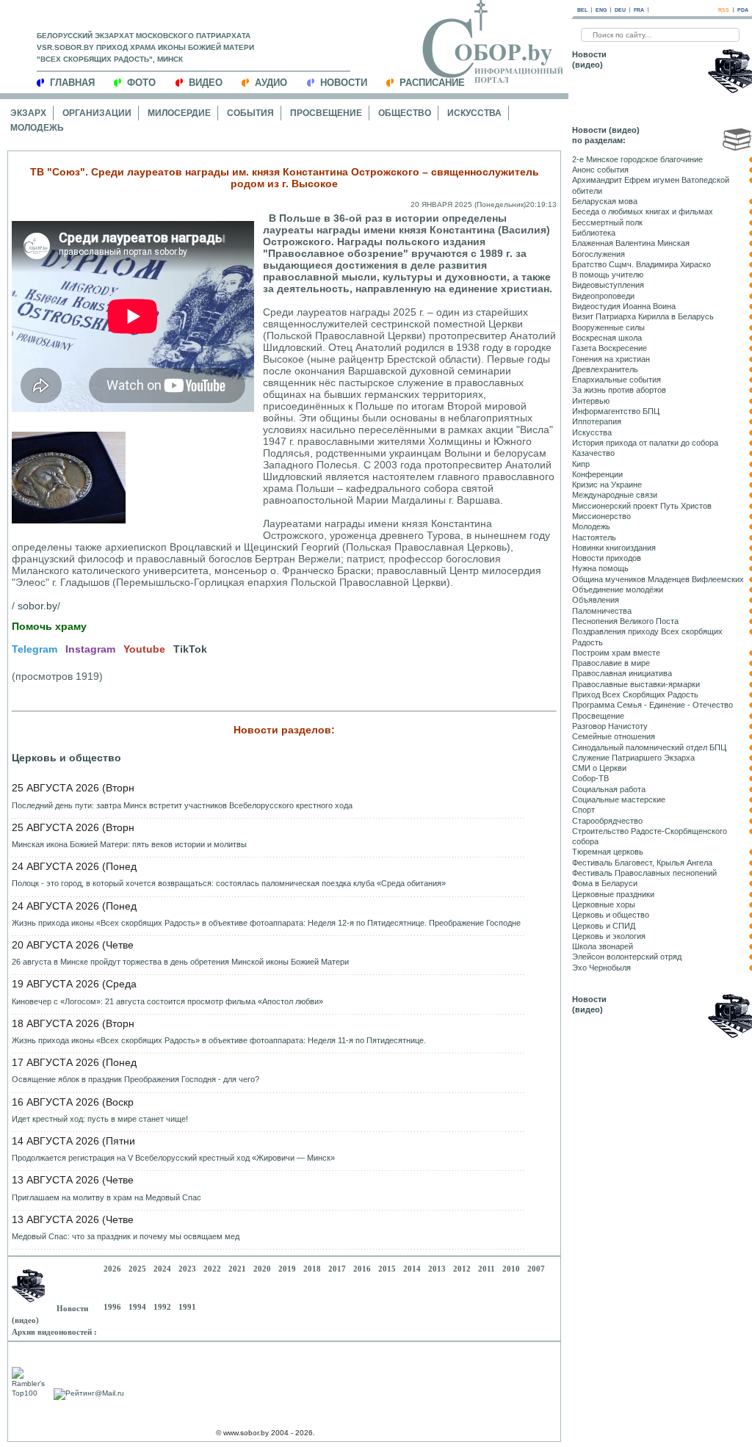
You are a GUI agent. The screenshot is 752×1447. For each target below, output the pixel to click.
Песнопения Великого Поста (625, 621)
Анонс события (600, 169)
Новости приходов (606, 558)
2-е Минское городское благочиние (637, 159)
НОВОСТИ (343, 82)
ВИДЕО (206, 82)
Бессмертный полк (607, 222)
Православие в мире (611, 663)
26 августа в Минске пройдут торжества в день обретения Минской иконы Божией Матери (180, 961)
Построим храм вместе (616, 652)
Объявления (595, 599)
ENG (601, 9)
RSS (723, 9)
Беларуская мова (604, 201)
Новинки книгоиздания (614, 547)
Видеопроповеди (603, 295)
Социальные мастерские (618, 799)
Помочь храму (49, 626)
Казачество (593, 453)
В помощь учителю (607, 274)
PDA (742, 9)
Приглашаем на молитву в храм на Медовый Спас (106, 1197)
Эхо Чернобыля (601, 967)
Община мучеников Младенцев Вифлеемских (658, 579)
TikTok (190, 649)
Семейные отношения (613, 736)
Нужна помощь (600, 568)
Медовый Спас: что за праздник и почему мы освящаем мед (125, 1236)
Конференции (597, 474)
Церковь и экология (609, 936)
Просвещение (326, 113)
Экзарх (28, 113)
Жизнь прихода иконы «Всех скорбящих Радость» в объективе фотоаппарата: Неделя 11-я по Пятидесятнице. (219, 1040)
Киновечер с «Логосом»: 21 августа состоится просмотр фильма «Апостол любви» (167, 1001)
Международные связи (614, 494)
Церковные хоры (603, 904)
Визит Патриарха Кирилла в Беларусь (643, 316)
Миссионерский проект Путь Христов (642, 505)
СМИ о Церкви (599, 768)
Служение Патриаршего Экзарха (633, 757)
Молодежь (37, 128)
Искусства (474, 113)
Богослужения (598, 254)
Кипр (581, 464)
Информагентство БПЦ (615, 411)
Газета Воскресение (609, 348)
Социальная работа (609, 789)
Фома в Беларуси (604, 883)
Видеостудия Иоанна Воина (624, 306)
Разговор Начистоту (610, 726)
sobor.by (37, 606)
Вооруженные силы (608, 327)
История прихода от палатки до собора (645, 442)
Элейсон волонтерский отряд (627, 956)
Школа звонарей (602, 946)
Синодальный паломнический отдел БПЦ (649, 747)
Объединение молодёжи (617, 589)
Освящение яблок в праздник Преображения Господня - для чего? (135, 1079)
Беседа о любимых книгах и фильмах (642, 211)
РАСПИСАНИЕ (432, 82)
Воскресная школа (607, 337)
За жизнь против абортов (619, 389)
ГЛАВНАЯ (72, 82)
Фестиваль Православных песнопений (644, 872)
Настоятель (594, 537)
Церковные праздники (613, 894)
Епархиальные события (616, 379)
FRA (639, 9)
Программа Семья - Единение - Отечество (652, 704)
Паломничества (602, 610)
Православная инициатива (622, 673)
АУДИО (271, 82)
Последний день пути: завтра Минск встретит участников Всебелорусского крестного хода (182, 805)
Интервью (591, 400)
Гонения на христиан (611, 359)
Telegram (34, 649)
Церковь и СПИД (603, 925)
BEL (582, 9)
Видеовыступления (608, 284)
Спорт (583, 809)
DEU (620, 9)
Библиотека (593, 232)
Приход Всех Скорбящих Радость (635, 694)
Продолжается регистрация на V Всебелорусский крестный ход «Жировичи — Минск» (173, 1157)
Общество (404, 113)
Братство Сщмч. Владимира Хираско (641, 264)
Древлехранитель (605, 369)
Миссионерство (601, 516)
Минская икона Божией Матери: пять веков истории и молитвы (129, 844)
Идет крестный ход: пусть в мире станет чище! (100, 1118)
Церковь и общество (66, 758)
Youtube (144, 649)
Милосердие (179, 113)
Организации (96, 113)
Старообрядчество (607, 820)
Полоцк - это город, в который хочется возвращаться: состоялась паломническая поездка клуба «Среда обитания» (229, 883)
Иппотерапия (596, 421)
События (250, 113)
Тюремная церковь (607, 851)
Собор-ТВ (590, 778)
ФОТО (141, 82)
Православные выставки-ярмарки (636, 684)
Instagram (90, 649)
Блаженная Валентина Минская (631, 243)
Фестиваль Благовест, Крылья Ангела (642, 862)
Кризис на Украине (607, 484)
